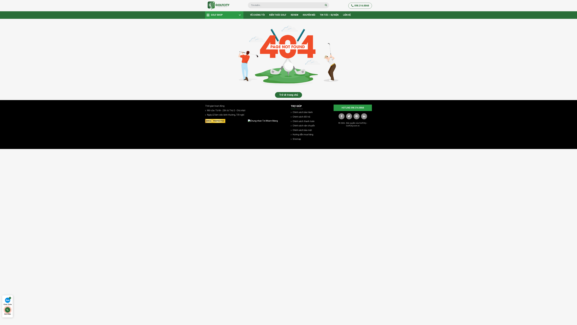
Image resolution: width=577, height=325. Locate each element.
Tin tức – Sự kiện (329, 15)
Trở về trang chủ (288, 94)
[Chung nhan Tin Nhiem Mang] (263, 121)
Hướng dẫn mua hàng (303, 134)
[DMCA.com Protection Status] (215, 120)
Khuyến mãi (309, 15)
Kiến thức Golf (277, 15)
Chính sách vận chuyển (304, 125)
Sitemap (297, 139)
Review (294, 15)
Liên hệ (347, 15)
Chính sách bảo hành (303, 112)
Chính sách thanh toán (303, 121)
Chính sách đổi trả (301, 117)
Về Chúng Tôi (257, 15)
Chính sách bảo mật (302, 130)
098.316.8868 (361, 5)
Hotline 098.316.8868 (353, 108)
